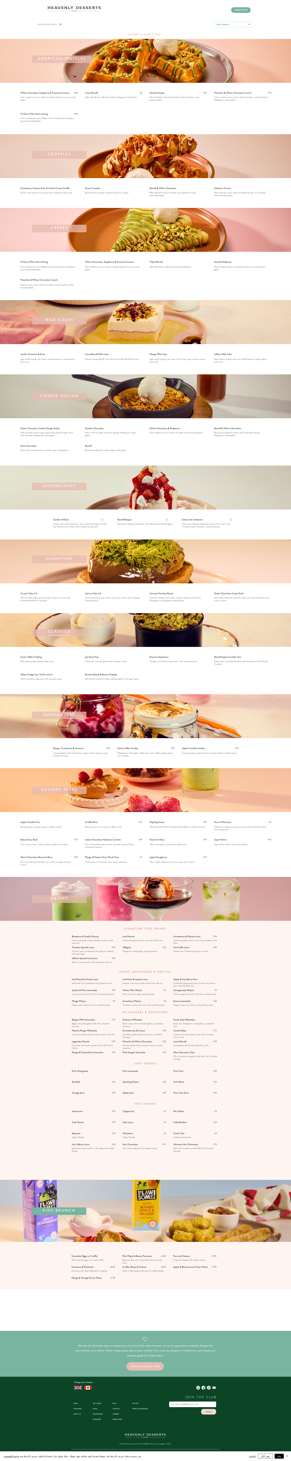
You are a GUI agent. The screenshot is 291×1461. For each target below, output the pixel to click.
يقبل (279, 1456)
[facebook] (203, 1388)
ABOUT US (77, 1414)
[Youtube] (214, 1388)
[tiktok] (209, 1388)
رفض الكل (265, 1456)
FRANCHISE (97, 1419)
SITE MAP (135, 1403)
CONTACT (116, 1409)
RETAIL (95, 1409)
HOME (75, 1403)
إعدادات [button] (252, 1456)
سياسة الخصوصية (11, 1456)
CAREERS (116, 1414)
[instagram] (198, 1388)
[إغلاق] (287, 1456)
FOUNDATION (98, 1414)
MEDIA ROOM (117, 1419)
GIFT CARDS (97, 1403)
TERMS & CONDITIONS (140, 1409)
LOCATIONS (77, 1409)
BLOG (115, 1403)
